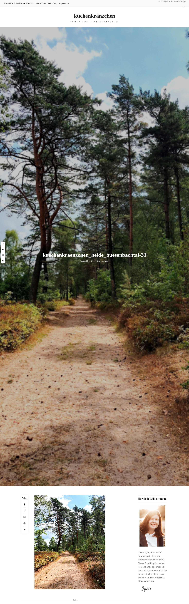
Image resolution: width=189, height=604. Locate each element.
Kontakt (29, 3)
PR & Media (19, 3)
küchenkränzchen (94, 16)
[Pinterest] (24, 511)
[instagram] (3, 255)
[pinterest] (3, 250)
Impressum (64, 3)
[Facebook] (24, 504)
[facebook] (3, 244)
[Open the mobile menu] (183, 7)
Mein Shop (52, 3)
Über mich (8, 3)
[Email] (24, 517)
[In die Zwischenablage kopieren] (24, 529)
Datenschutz (40, 3)
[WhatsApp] (24, 523)
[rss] (3, 260)
